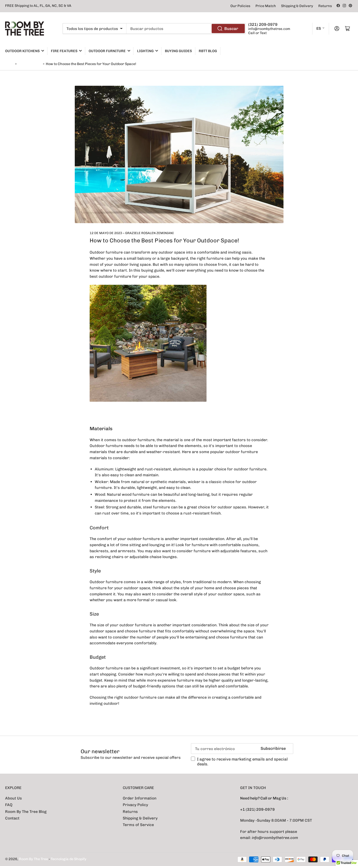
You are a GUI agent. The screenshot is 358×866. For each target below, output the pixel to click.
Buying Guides (178, 51)
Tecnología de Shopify (68, 859)
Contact (12, 818)
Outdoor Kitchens (22, 51)
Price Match (265, 6)
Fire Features (64, 51)
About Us (13, 798)
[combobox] (185, 28)
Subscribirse (273, 748)
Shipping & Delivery (297, 6)
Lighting (145, 51)
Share (102, 717)
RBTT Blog (208, 51)
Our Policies (240, 6)
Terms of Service (138, 824)
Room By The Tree (34, 859)
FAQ (8, 804)
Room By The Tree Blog (26, 811)
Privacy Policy (135, 804)
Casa (9, 64)
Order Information (139, 798)
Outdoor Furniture (107, 51)
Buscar (231, 28)
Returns (325, 6)
